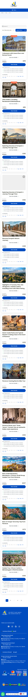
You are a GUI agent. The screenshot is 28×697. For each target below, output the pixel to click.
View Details (14, 64)
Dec (5, 77)
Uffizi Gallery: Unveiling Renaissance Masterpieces (11, 100)
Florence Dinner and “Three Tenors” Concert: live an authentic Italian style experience (13, 427)
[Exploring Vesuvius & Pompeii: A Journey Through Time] (14, 182)
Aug (18, 76)
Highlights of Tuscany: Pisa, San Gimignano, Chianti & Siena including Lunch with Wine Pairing (13, 286)
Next (21, 600)
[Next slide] (23, 43)
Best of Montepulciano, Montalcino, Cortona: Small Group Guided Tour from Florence (13, 475)
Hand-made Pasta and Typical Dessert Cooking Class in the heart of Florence (14, 334)
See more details (13, 57)
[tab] (7, 50)
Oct (22, 76)
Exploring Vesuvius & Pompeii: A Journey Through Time (12, 147)
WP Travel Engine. (11, 694)
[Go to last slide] (5, 43)
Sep (20, 76)
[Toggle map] (24, 49)
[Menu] (12, 10)
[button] (8, 626)
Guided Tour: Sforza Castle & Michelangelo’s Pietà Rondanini (12, 569)
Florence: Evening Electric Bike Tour (13, 381)
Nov (3, 77)
